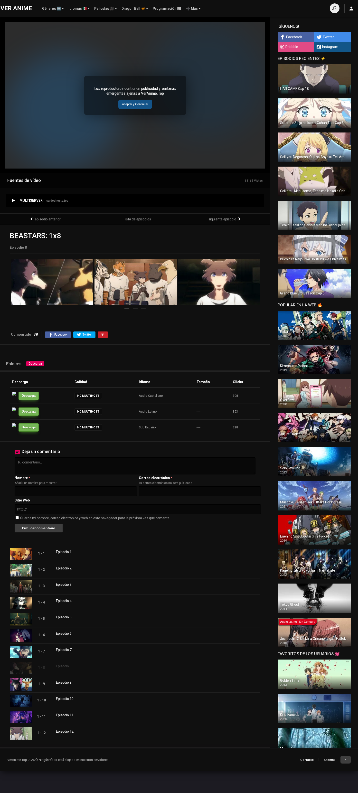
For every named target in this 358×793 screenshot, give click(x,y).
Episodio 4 (64, 601)
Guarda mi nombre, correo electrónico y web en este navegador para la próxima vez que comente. (95, 518)
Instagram (330, 47)
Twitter (328, 37)
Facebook (294, 37)
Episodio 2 (64, 568)
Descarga (35, 363)
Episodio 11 (65, 715)
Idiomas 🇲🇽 (77, 8)
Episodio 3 (64, 584)
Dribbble (291, 47)
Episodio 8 (64, 666)
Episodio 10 (65, 699)
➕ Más (192, 8)
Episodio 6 (64, 633)
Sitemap (330, 760)
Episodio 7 (64, 650)
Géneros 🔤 (51, 8)
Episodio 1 (64, 552)
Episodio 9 (64, 682)
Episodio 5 (64, 617)
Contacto (307, 760)
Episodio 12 (65, 731)
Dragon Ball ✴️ (133, 8)
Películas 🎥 (104, 8)
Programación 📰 (167, 8)
